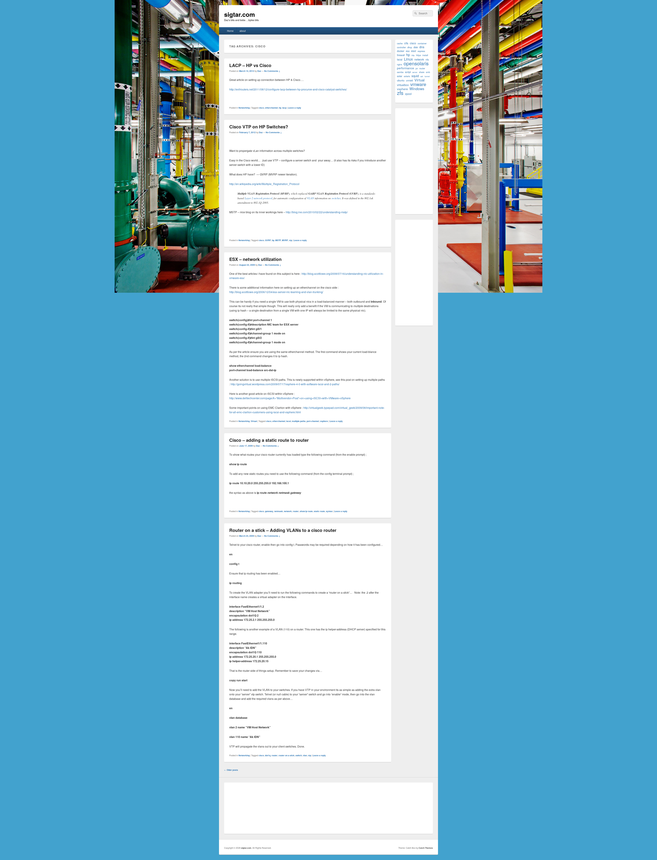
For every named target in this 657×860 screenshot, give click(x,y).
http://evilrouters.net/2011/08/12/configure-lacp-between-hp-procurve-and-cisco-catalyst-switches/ (288, 89)
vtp (290, 240)
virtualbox (403, 85)
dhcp (409, 47)
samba (400, 72)
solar (399, 76)
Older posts (231, 769)
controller (401, 47)
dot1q (267, 755)
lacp (284, 107)
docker (400, 51)
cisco (261, 107)
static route (319, 511)
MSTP (278, 240)
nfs (427, 59)
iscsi (288, 421)
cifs (406, 43)
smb (428, 72)
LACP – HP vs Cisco (250, 65)
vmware (418, 84)
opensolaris (416, 63)
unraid (409, 80)
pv (417, 68)
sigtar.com (239, 14)
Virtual (254, 421)
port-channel (313, 421)
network (288, 511)
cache (400, 43)
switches (336, 198)
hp (280, 107)
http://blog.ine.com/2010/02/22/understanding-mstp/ (317, 212)
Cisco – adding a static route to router (269, 440)
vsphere (324, 421)
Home (230, 30)
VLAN (310, 198)
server (414, 72)
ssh (421, 76)
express (421, 51)
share (421, 72)
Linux (408, 59)
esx (408, 51)
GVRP (268, 240)
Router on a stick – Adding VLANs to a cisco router (282, 530)
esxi (413, 51)
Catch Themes (426, 847)
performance (405, 68)
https (418, 55)
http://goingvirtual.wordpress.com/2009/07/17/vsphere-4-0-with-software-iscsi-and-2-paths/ (285, 384)
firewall (401, 55)
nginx (399, 64)
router (296, 511)
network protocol (263, 198)
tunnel (427, 76)
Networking (244, 107)
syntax (329, 511)
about (243, 30)
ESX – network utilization (255, 259)
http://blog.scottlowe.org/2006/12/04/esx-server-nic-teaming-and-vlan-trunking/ (276, 292)
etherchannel (271, 107)
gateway (269, 511)
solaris (407, 76)
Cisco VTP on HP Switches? (258, 126)
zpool (408, 94)
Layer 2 (249, 198)
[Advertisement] (414, 161)
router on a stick (286, 755)
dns (421, 47)
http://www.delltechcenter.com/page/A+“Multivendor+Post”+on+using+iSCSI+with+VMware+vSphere (290, 398)
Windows (416, 88)
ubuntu (400, 80)
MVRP (285, 240)
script (408, 72)
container (422, 43)
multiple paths (299, 421)
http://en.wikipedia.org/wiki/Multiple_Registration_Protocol (264, 184)
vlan (305, 755)
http (413, 55)
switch (298, 755)
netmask (278, 511)
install (425, 55)
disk (416, 47)
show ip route (306, 511)
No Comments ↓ (272, 70)
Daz (259, 70)
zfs (400, 93)
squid (415, 76)
